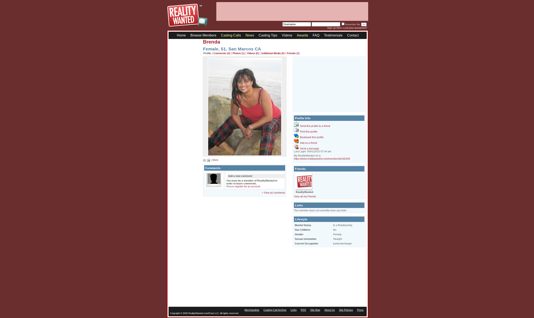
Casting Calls (231, 35)
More (215, 160)
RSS (303, 310)
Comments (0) (221, 53)
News (250, 35)
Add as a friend (308, 142)
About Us (329, 310)
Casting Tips (268, 35)
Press (360, 310)
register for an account (247, 186)
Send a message (309, 148)
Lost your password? (355, 27)
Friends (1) (293, 53)
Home (181, 35)
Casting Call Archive (274, 310)
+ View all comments (273, 192)
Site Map (315, 310)
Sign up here (334, 27)
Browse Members (203, 35)
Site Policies (346, 310)
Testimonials (333, 35)
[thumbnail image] (245, 154)
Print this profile (308, 131)
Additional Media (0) (273, 53)
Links (294, 310)
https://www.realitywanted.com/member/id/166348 (322, 158)
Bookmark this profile (312, 137)
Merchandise (251, 310)
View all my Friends (305, 196)
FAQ (316, 35)
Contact (353, 35)
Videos (287, 35)
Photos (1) (239, 53)
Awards (302, 35)
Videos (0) (253, 53)
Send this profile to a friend (315, 126)
